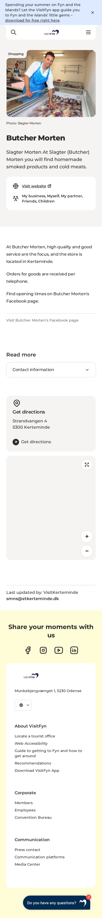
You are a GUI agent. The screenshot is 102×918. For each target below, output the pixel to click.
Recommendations (33, 763)
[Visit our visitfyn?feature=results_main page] (58, 650)
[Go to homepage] (51, 32)
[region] (51, 508)
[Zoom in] (87, 536)
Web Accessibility (31, 743)
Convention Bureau (33, 817)
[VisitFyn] (31, 676)
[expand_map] (87, 464)
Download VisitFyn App (37, 770)
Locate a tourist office (35, 736)
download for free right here (32, 20)
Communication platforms (40, 857)
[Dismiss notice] (92, 12)
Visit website (34, 186)
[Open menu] (88, 32)
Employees (25, 810)
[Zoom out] (87, 551)
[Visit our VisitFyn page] (27, 650)
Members (24, 802)
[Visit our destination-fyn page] (74, 650)
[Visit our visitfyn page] (43, 650)
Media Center (27, 864)
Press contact (27, 849)
